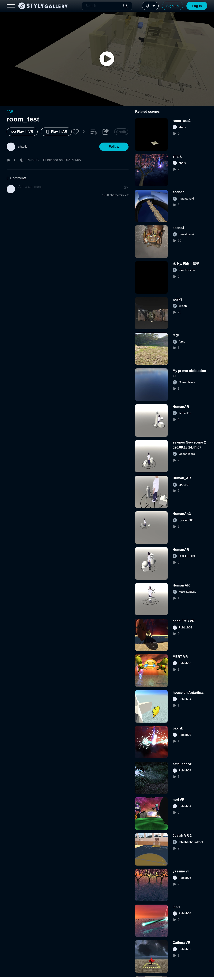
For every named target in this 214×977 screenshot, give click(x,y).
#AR (10, 111)
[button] (76, 132)
